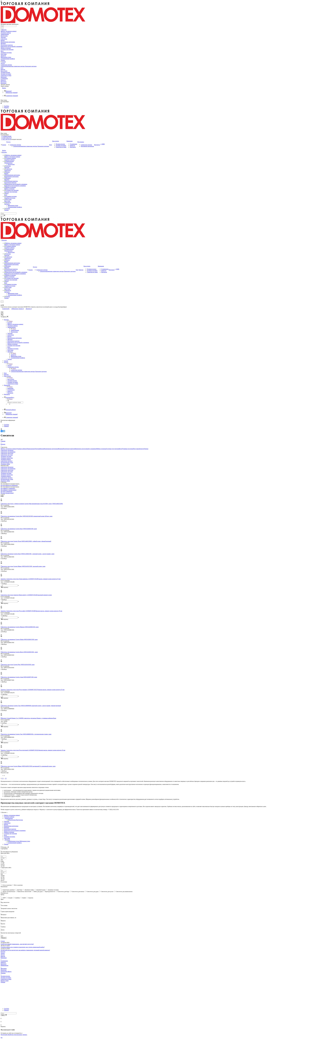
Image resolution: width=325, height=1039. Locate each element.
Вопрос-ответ (5, 980)
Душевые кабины (21, 448)
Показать (3, 938)
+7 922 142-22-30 (6, 139)
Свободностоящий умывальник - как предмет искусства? (17, 944)
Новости (3, 962)
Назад (11, 321)
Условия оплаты (5, 976)
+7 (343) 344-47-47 (6, 138)
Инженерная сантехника (51, 448)
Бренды (3, 956)
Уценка (146, 448)
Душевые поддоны (127, 448)
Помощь (3, 973)
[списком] (2, 494)
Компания (10, 388)
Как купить (10, 379)
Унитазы (37, 448)
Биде (120, 448)
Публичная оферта (6, 971)
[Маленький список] (1, 496)
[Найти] (2, 28)
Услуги (9, 365)
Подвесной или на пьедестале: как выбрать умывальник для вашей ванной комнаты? (25, 950)
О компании (4, 961)
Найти (2, 1015)
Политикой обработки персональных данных (14, 1034)
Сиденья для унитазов (112, 448)
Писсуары (136, 448)
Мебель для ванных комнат (8, 448)
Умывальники (15, 330)
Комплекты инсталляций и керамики (85, 448)
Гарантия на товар (6, 979)
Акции (3, 953)
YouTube (6, 106)
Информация (4, 965)
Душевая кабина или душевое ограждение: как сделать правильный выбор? (23, 947)
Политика (3, 970)
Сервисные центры (16, 370)
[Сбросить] (2, 936)
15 (5, 778)
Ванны (42, 448)
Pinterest (6, 107)
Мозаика (60, 448)
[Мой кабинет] (1, 303)
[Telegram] (4, 431)
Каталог (9, 322)
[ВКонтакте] (2, 431)
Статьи (3, 941)
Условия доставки (6, 977)
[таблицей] (4, 494)
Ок (1, 1037)
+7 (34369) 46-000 (6, 136)
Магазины (4, 968)
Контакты (3, 964)
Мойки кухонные (101, 448)
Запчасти (13, 354)
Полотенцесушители (69, 448)
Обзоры (3, 982)
